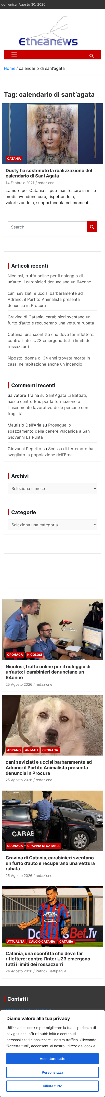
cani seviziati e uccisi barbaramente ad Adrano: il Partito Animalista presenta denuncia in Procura (45, 299)
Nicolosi (34, 655)
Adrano (14, 750)
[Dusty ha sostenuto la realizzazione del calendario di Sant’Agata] (52, 133)
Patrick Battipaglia (51, 971)
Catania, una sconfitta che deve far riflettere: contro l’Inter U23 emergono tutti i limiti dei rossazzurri (51, 340)
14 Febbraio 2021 (20, 183)
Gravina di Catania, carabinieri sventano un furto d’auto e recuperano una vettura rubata (50, 863)
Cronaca (15, 655)
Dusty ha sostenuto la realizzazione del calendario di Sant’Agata (49, 173)
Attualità (15, 941)
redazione (46, 183)
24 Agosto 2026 (19, 971)
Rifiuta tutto (52, 1086)
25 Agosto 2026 (19, 684)
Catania (14, 158)
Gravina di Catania (43, 846)
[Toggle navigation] (14, 54)
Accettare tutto (52, 1058)
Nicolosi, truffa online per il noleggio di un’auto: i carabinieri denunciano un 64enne (48, 672)
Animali (31, 750)
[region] (52, 1053)
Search (92, 226)
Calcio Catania (42, 941)
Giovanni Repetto (24, 448)
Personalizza (52, 1072)
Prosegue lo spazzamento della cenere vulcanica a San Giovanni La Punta (49, 431)
